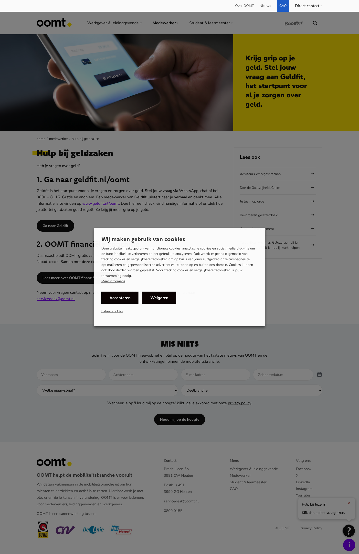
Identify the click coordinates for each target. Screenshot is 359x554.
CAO (283, 5)
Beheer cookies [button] (112, 311)
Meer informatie (113, 281)
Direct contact (307, 6)
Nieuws (265, 5)
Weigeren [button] (159, 298)
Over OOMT (244, 5)
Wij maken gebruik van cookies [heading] (143, 238)
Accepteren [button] (119, 298)
